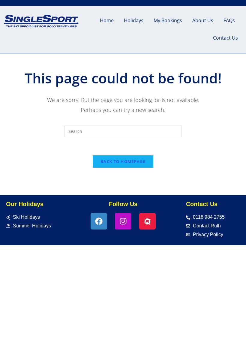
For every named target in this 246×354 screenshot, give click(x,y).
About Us (202, 20)
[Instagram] (123, 221)
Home (107, 20)
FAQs (229, 20)
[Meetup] (147, 221)
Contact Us (225, 37)
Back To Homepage (123, 161)
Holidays (133, 20)
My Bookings (168, 20)
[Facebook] (99, 221)
